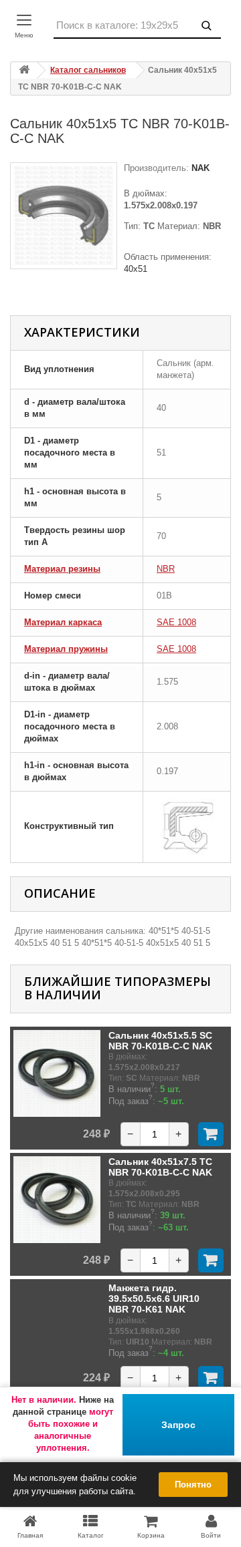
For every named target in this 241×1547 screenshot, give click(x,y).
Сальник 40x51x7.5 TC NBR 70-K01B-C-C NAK (160, 1167)
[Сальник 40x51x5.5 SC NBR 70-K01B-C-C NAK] (56, 1073)
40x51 (135, 269)
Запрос (178, 1424)
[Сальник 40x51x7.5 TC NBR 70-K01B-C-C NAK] (56, 1199)
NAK (199, 168)
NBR (166, 569)
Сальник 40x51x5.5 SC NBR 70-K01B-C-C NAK (160, 1040)
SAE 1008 (176, 622)
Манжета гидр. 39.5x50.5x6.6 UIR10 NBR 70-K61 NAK (153, 1298)
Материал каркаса (63, 622)
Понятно (193, 1485)
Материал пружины (66, 649)
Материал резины (62, 569)
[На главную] (24, 70)
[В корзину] (211, 1134)
